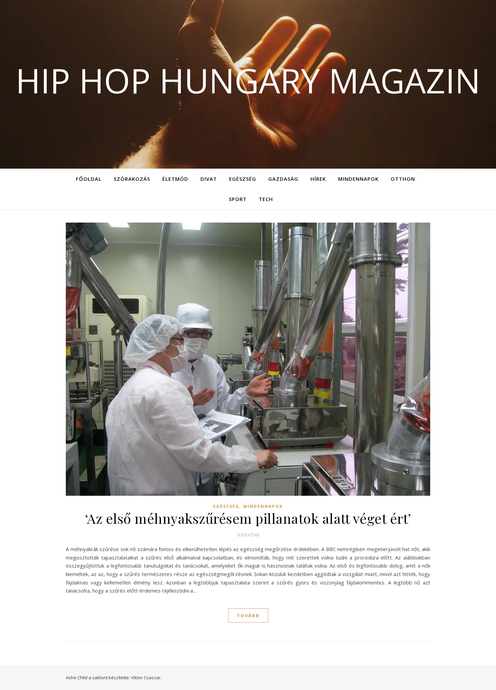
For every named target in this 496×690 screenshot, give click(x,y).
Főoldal (89, 178)
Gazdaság (283, 178)
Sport (238, 199)
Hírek (318, 178)
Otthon (403, 178)
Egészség (242, 178)
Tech (266, 199)
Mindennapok (358, 178)
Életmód (175, 178)
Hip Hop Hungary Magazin (248, 80)
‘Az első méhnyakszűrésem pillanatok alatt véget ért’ (248, 518)
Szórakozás (132, 178)
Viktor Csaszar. (146, 677)
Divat (208, 178)
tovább (248, 615)
